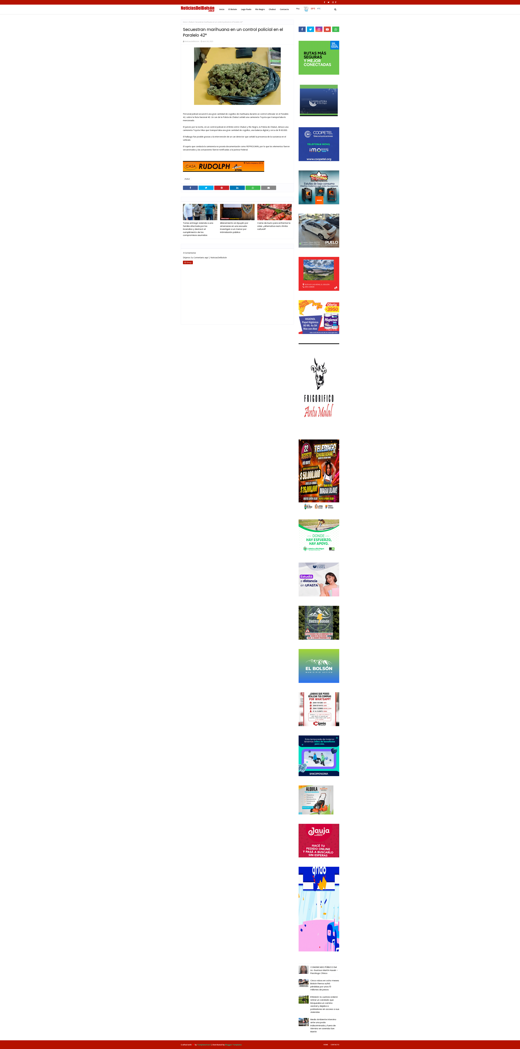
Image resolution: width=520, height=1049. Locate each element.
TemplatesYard (204, 1044)
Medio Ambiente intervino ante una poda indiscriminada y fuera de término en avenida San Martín (323, 1025)
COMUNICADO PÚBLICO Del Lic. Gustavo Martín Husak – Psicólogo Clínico (324, 970)
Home (326, 1045)
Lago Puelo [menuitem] (246, 9)
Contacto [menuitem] (284, 9)
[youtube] (327, 29)
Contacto (335, 1045)
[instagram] (333, 2)
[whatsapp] (335, 29)
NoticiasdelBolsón (192, 41)
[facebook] (324, 2)
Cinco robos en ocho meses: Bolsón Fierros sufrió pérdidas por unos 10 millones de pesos (324, 985)
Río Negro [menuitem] (260, 9)
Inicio (185, 22)
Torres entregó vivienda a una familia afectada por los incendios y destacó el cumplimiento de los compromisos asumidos (198, 229)
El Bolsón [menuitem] (232, 9)
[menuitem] (307, 9)
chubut (191, 22)
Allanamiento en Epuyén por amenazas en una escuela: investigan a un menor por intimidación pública (234, 228)
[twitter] (328, 2)
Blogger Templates (233, 1044)
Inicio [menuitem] (221, 9)
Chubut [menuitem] (272, 9)
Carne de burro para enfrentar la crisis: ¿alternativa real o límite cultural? (273, 226)
